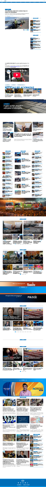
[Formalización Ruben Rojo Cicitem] (31, 21)
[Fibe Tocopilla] (23, 127)
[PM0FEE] (4, 157)
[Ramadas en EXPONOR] (31, 441)
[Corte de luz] (33, 178)
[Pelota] (4, 169)
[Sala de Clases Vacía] (33, 187)
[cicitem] (31, 30)
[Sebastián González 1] (4, 195)
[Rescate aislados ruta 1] (33, 166)
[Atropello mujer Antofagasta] (31, 465)
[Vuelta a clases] (33, 157)
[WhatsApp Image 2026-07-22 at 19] (4, 161)
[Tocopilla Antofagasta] (33, 191)
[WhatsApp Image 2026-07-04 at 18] (4, 180)
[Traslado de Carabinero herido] (31, 27)
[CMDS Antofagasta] (31, 457)
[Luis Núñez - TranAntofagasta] (31, 39)
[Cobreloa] (4, 172)
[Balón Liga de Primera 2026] (4, 165)
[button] (7, 92)
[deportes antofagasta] (4, 153)
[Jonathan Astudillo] (4, 176)
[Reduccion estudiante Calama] (31, 48)
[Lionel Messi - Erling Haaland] (4, 192)
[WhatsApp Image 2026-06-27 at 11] (4, 188)
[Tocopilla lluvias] (33, 183)
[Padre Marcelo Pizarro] (31, 42)
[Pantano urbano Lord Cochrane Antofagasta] (33, 162)
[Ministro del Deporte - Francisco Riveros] (31, 437)
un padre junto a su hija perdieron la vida (14, 66)
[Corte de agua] (31, 449)
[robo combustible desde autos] (31, 45)
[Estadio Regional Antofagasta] (4, 184)
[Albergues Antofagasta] (33, 170)
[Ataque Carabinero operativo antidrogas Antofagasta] (31, 24)
